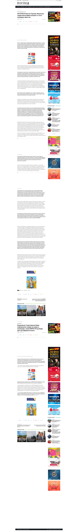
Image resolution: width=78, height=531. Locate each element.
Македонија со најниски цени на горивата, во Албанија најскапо (55, 125)
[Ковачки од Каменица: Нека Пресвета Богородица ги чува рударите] (22, 310)
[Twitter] (58, 0)
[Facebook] (56, 0)
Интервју (29, 290)
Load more (54, 133)
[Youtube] (60, 0)
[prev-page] (17, 317)
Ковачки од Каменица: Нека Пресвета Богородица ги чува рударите (21, 314)
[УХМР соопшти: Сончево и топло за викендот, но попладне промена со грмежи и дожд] (31, 310)
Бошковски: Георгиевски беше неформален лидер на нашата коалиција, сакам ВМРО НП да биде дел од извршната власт (39, 300)
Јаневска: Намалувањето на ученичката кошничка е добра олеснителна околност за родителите (56, 130)
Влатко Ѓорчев (21, 290)
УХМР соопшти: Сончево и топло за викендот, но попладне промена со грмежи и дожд (31, 314)
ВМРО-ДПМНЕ (25, 290)
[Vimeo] (59, 0)
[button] (60, 7)
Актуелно (41, 310)
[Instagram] (57, 0)
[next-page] (19, 317)
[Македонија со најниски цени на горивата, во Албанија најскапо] (49, 125)
